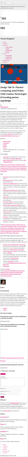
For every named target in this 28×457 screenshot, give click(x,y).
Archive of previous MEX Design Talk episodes (14, 244)
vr (11, 275)
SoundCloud (21, 249)
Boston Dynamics (7, 180)
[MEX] (3, 18)
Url (1, 394)
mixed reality (16, 272)
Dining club (9, 58)
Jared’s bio (5, 217)
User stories (9, 47)
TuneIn (5, 148)
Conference (9, 57)
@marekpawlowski (7, 162)
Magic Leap (6, 197)
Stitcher (5, 146)
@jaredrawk (18, 158)
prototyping (9, 274)
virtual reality (8, 275)
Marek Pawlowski (4, 107)
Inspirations (9, 50)
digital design (16, 270)
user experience (15, 274)
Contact (5, 62)
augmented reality (8, 270)
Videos (7, 48)
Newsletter (6, 60)
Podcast (5, 43)
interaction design (8, 272)
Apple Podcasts (7, 141)
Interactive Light (7, 212)
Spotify (5, 144)
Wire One (5, 220)
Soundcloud (6, 143)
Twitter (5, 310)
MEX (3, 27)
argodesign (12, 158)
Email (2, 391)
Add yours (3, 374)
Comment (3, 377)
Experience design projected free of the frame (12, 364)
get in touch (7, 410)
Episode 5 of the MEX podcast (10, 183)
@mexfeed (9, 134)
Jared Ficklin (6, 157)
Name (2, 388)
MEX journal (6, 266)
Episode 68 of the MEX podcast (10, 190)
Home (4, 42)
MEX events (6, 264)
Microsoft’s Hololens (8, 202)
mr (19, 272)
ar (3, 270)
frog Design (6, 177)
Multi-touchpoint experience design (11, 205)
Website (5, 308)
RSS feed (10, 253)
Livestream (8, 55)
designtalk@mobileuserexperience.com (10, 135)
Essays (7, 52)
